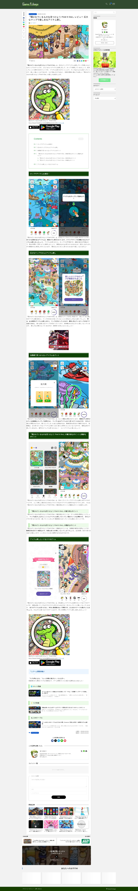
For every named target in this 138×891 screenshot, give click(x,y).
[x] (24, 20)
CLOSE (80, 138)
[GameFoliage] (30, 4)
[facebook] (24, 18)
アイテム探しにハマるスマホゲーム (48, 164)
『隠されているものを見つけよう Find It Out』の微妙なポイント (57, 160)
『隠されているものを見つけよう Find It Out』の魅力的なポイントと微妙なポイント (60, 154)
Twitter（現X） (104, 42)
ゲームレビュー (32, 14)
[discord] (86, 751)
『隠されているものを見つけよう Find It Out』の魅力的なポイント (57, 158)
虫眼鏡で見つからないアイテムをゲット (49, 150)
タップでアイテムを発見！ (45, 144)
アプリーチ (60, 123)
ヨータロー (33, 23)
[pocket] (24, 26)
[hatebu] (24, 22)
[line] (24, 24)
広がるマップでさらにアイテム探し (48, 147)
